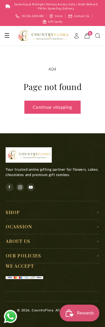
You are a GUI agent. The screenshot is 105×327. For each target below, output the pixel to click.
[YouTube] (31, 187)
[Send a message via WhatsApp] (10, 316)
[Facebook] (9, 187)
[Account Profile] (76, 36)
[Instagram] (20, 187)
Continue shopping (52, 107)
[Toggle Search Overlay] (98, 36)
